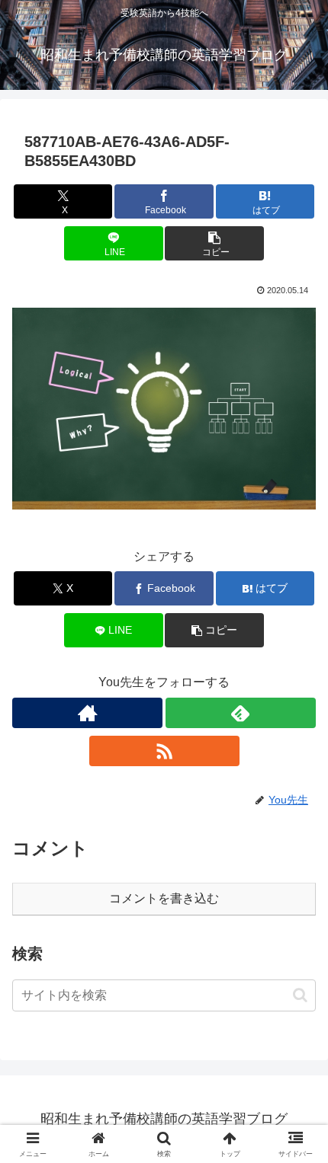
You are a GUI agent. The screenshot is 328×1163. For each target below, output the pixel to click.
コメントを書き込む (164, 898)
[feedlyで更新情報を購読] (241, 713)
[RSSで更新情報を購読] (164, 751)
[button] (214, 243)
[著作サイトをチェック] (87, 713)
